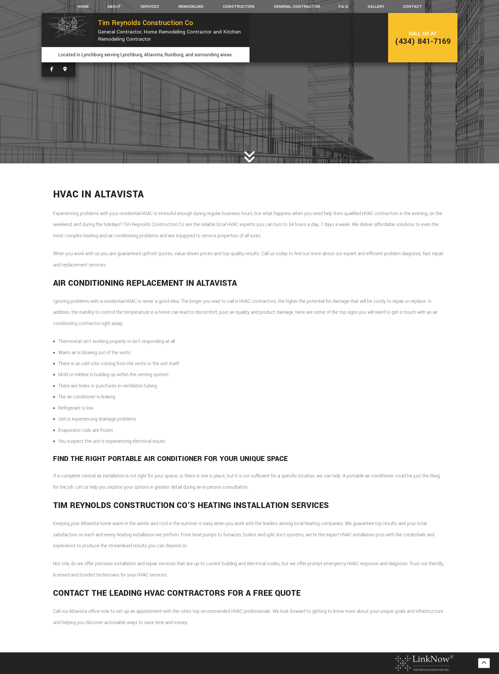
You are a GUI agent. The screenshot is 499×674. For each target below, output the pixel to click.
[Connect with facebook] (51, 69)
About (114, 6)
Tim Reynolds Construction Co (145, 23)
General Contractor (297, 6)
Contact (412, 6)
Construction (238, 6)
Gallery (376, 6)
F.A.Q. (343, 6)
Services (149, 6)
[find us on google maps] (65, 69)
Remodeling (191, 6)
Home (83, 6)
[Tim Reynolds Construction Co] (67, 26)
